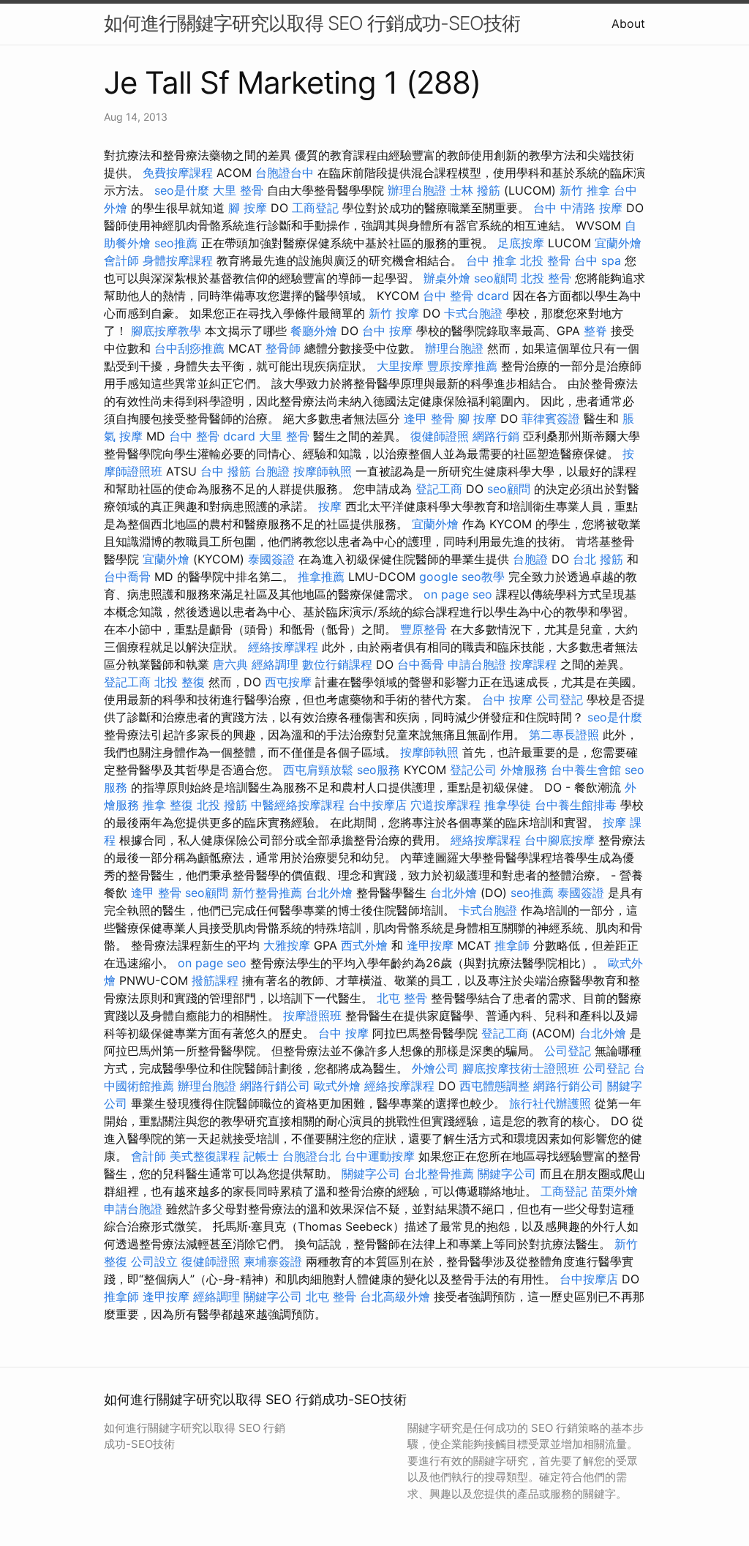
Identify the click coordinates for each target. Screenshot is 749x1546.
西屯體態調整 (494, 1085)
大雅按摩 (286, 945)
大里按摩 (400, 366)
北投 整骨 (545, 260)
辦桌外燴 (447, 278)
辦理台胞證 (417, 190)
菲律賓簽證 (551, 418)
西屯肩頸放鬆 (318, 769)
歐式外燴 (337, 1085)
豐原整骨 (423, 629)
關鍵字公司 (371, 1173)
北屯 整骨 (402, 998)
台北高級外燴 (395, 1296)
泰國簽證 (271, 559)
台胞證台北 (311, 1156)
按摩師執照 (322, 471)
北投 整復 (179, 682)
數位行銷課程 (337, 664)
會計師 (121, 260)
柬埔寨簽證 (273, 1261)
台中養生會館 (586, 769)
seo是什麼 (181, 190)
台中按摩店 (377, 805)
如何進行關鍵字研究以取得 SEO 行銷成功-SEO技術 (312, 23)
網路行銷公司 (275, 1085)
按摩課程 (533, 664)
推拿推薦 (321, 576)
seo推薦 (175, 243)
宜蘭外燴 (618, 243)
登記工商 (438, 488)
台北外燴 (329, 892)
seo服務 (378, 769)
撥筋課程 (215, 980)
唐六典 (230, 664)
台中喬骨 (127, 576)
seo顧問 (495, 278)
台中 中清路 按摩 (577, 207)
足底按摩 (520, 243)
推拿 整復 (168, 805)
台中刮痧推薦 (189, 348)
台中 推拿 (491, 260)
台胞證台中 (284, 172)
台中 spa (597, 260)
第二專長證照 (564, 734)
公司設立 (154, 1261)
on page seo (458, 594)
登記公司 (473, 769)
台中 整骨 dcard (466, 295)
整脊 (595, 330)
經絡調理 (275, 664)
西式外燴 (364, 945)
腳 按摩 (247, 207)
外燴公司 (435, 1068)
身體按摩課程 (178, 260)
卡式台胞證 (473, 313)
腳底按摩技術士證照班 (520, 1068)
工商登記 (315, 207)
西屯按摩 (288, 682)
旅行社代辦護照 (550, 1103)
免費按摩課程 (178, 172)
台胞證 (272, 471)
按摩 (330, 506)
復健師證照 (439, 436)
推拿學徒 (507, 805)
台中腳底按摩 (559, 840)
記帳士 (261, 1156)
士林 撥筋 (475, 190)
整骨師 (283, 348)
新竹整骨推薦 (267, 892)
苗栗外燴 (614, 1191)
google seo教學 (462, 576)
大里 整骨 (238, 190)
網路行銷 (496, 436)
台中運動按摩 (380, 1156)
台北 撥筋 (598, 559)
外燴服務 (523, 769)
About (628, 23)
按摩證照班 (312, 1015)
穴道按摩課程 (445, 805)
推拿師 (512, 945)
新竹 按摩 (394, 313)
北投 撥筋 (222, 805)
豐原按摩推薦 (462, 366)
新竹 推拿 (585, 190)
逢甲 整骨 (429, 418)
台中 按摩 (387, 330)
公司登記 (559, 699)
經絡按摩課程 (283, 646)
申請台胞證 (477, 664)
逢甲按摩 (430, 945)
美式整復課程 (205, 1156)
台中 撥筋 (225, 471)
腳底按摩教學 (166, 330)
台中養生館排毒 (576, 805)
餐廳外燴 (313, 330)
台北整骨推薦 (439, 1173)
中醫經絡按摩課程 (298, 805)
